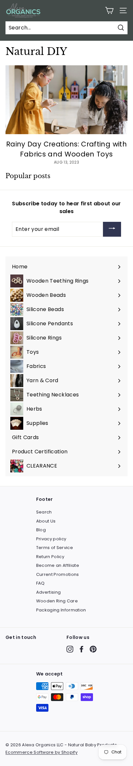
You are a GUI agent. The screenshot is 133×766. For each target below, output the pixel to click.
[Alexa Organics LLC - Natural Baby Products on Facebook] (81, 649)
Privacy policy (51, 539)
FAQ (40, 583)
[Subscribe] (112, 229)
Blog (41, 530)
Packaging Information (61, 610)
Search (44, 512)
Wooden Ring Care (57, 601)
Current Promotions (57, 574)
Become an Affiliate (57, 565)
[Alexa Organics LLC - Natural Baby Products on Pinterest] (93, 649)
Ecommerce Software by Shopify (41, 752)
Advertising (48, 592)
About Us (46, 521)
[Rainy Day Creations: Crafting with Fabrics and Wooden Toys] (66, 99)
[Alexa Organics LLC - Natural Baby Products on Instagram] (69, 649)
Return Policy (50, 557)
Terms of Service (54, 548)
